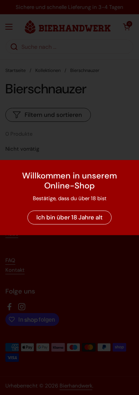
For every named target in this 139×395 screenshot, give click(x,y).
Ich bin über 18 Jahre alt (69, 217)
